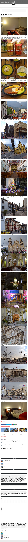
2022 (14, 507)
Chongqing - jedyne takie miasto (7, 460)
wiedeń (7, 481)
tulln (16, 480)
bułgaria (13, 523)
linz (13, 478)
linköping (13, 492)
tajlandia (10, 527)
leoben (8, 478)
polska (14, 526)
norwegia (9, 526)
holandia (24, 524)
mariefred (22, 492)
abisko (1, 491)
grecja (19, 524)
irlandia (2, 525)
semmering (7, 480)
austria (8, 523)
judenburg (10, 477)
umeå (19, 493)
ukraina (16, 527)
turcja (14, 527)
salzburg (17, 479)
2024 (14, 509)
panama (11, 526)
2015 (14, 499)
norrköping (25, 492)
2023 (14, 508)
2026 (14, 511)
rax (8, 479)
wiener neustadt (10, 481)
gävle (15, 491)
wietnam (22, 527)
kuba (11, 525)
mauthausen (19, 478)
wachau (21, 480)
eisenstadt (2, 476)
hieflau (17, 476)
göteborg (18, 491)
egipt (6, 524)
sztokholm (14, 493)
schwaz (2, 480)
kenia (6, 525)
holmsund (24, 491)
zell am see (20, 481)
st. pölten (13, 480)
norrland (2, 493)
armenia (6, 523)
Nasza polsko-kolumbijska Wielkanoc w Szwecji (23, 433)
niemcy (6, 526)
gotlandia (10, 491)
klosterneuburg (19, 477)
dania (1, 524)
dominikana (4, 524)
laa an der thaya (2, 478)
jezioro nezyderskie (6, 477)
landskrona (10, 492)
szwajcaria (24, 526)
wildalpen (14, 481)
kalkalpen (13, 477)
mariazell (16, 478)
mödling (25, 478)
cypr (20, 523)
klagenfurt (16, 477)
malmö (19, 492)
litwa (16, 525)
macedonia (22, 525)
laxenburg (6, 478)
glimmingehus (6, 491)
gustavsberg (13, 491)
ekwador (9, 524)
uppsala (22, 493)
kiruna (4, 492)
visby (1, 494)
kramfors (7, 492)
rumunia (19, 526)
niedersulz (2, 479)
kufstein (22, 477)
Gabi (1, 15)
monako (2, 526)
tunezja (12, 527)
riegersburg (14, 479)
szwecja (2, 527)
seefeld (4, 480)
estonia (11, 524)
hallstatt (15, 476)
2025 (14, 510)
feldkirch (5, 476)
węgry (24, 527)
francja (16, 524)
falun (3, 491)
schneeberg (23, 479)
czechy (25, 523)
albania (1, 523)
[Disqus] (14, 446)
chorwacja (18, 523)
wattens (23, 480)
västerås (4, 494)
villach (18, 480)
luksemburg (19, 525)
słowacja (4, 527)
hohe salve (24, 476)
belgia (11, 523)
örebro (6, 494)
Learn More (13, 3)
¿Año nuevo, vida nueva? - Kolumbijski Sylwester (13, 433)
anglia (4, 523)
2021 (14, 506)
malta (24, 525)
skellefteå (12, 493)
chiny (15, 523)
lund (17, 492)
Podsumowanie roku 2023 (6, 537)
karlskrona (2, 492)
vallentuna (25, 493)
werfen (5, 481)
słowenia (7, 527)
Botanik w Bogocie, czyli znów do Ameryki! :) (4, 433)
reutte (11, 479)
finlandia (14, 524)
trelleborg (17, 493)
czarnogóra (23, 523)
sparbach (10, 480)
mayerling (22, 478)
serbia (21, 526)
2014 (14, 498)
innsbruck (2, 477)
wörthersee (17, 481)
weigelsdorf (2, 481)
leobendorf (11, 478)
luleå (15, 492)
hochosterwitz (20, 476)
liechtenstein (13, 525)
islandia (4, 525)
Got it (16, 3)
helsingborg (21, 491)
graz (9, 476)
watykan (19, 527)
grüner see (12, 476)
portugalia (16, 526)
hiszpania (21, 524)
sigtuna (9, 493)
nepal (4, 526)
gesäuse (7, 476)
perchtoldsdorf (5, 479)
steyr (15, 480)
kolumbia (9, 525)
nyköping (5, 493)
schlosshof (20, 479)
